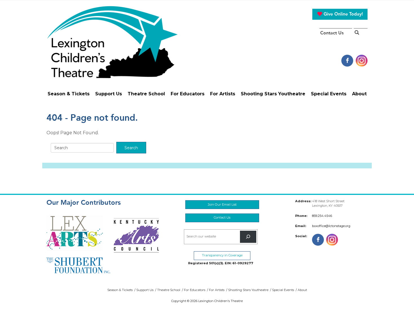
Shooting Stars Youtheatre (273, 93)
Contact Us (332, 33)
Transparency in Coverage (222, 255)
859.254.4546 (322, 216)
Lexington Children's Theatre (112, 42)
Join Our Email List (222, 204)
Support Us (108, 93)
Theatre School (146, 93)
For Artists (222, 93)
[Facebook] (347, 60)
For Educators (187, 93)
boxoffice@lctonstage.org (331, 226)
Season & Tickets (69, 93)
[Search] (248, 237)
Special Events (328, 93)
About (359, 93)
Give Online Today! (342, 14)
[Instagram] (362, 60)
